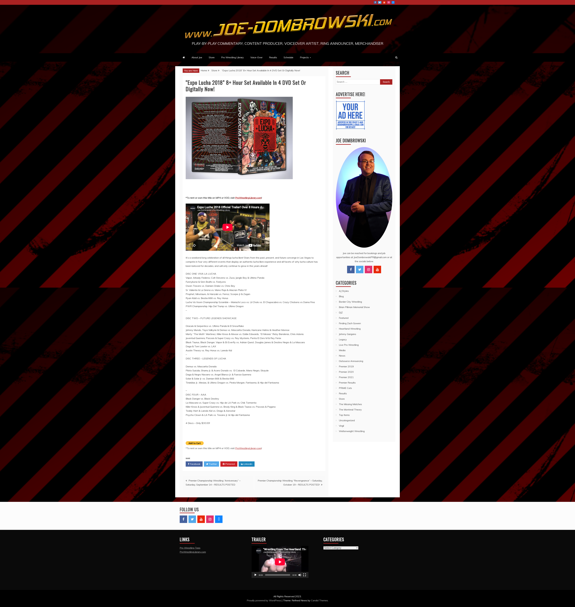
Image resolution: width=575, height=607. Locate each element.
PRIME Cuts (345, 387)
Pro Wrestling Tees (190, 547)
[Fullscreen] (304, 574)
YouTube (384, 2)
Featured (343, 317)
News (342, 355)
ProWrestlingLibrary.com (248, 197)
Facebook (375, 2)
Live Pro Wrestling (349, 344)
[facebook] (351, 269)
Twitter (379, 2)
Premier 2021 (346, 377)
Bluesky (393, 2)
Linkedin (247, 463)
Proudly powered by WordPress (264, 600)
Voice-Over (256, 57)
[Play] (255, 574)
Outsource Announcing (351, 361)
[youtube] (377, 269)
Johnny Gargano (347, 334)
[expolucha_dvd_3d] (239, 182)
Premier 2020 (346, 371)
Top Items (344, 414)
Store (212, 57)
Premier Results (347, 382)
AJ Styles (344, 290)
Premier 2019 (346, 366)
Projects (304, 57)
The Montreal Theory (350, 409)
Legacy (343, 339)
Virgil (341, 425)
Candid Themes (319, 600)
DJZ (341, 312)
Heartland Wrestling (350, 328)
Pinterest (230, 463)
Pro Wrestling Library (232, 57)
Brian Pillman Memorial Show (354, 307)
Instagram (388, 2)
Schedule (288, 57)
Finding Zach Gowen (350, 323)
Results (273, 57)
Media (342, 350)
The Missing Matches (350, 404)
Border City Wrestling (350, 301)
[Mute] (299, 574)
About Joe (197, 57)
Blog (341, 296)
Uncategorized (347, 420)
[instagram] (368, 269)
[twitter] (359, 269)
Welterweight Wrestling (352, 431)
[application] (280, 562)
